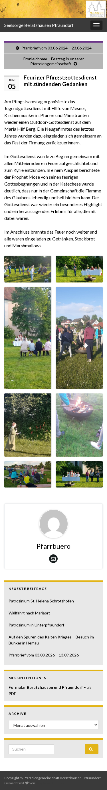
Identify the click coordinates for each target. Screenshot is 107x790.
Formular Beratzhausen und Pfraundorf (46, 687)
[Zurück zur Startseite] (53, 9)
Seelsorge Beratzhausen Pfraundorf (39, 25)
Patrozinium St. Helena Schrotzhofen (41, 600)
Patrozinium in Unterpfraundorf (36, 624)
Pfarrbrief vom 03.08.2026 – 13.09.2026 (44, 654)
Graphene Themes (50, 783)
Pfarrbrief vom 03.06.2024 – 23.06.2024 (56, 47)
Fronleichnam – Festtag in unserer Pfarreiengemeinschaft (53, 61)
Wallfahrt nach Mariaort (29, 612)
